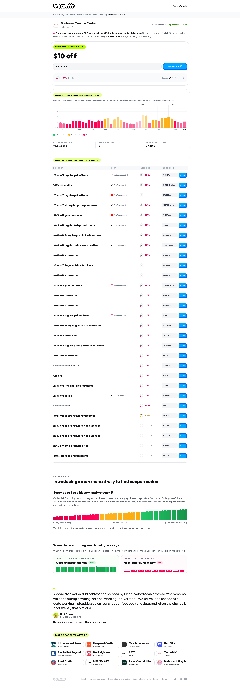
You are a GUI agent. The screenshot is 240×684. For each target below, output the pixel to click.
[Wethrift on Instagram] (180, 679)
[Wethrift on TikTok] (175, 679)
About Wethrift (180, 6)
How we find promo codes (119, 679)
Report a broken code (142, 679)
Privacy (156, 679)
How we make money (116, 15)
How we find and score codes (67, 622)
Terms (164, 679)
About (83, 679)
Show (182, 175)
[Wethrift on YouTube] (185, 679)
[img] (120, 118)
